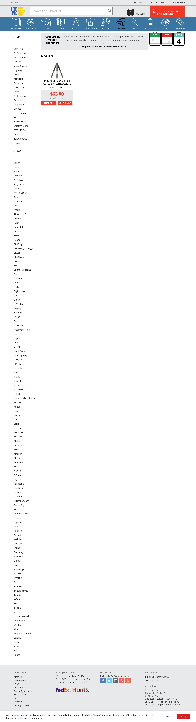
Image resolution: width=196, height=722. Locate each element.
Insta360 (18, 389)
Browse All (16, 28)
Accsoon (18, 175)
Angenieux (19, 184)
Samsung (18, 552)
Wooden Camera (22, 633)
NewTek (18, 470)
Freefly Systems (22, 329)
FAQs (16, 683)
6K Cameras (20, 53)
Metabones (19, 445)
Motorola (18, 462)
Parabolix (18, 488)
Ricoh (16, 517)
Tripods (75, 28)
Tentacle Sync (21, 590)
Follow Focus (20, 121)
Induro (17, 385)
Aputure (18, 201)
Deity (16, 286)
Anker (16, 188)
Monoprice (19, 458)
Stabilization (90, 28)
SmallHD (18, 573)
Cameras (46, 28)
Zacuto (17, 642)
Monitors (18, 78)
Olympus (18, 479)
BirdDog (18, 244)
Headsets (19, 142)
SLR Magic (19, 569)
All (15, 44)
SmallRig (18, 577)
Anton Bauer (20, 192)
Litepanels (19, 428)
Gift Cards (19, 687)
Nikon (17, 167)
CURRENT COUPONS (157, 3)
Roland (17, 535)
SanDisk (18, 543)
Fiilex (16, 321)
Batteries (18, 100)
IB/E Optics (19, 363)
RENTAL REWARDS (138, 3)
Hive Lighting (20, 355)
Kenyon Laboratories (24, 398)
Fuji (15, 334)
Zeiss (16, 650)
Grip (16, 134)
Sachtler (18, 539)
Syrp (16, 582)
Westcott (18, 624)
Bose (16, 265)
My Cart (140, 13)
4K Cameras (20, 57)
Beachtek (18, 227)
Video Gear (120, 28)
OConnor (18, 475)
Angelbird (18, 179)
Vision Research (22, 616)
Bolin (16, 261)
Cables (17, 91)
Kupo (16, 411)
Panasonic (19, 483)
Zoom (17, 654)
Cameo (17, 274)
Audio (135, 28)
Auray (16, 222)
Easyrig (17, 308)
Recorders (19, 83)
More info (49, 103)
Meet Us (18, 676)
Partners (18, 701)
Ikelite (17, 376)
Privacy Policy (13, 717)
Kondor (17, 406)
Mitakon (18, 453)
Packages (165, 28)
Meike (17, 440)
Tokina (17, 607)
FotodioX (18, 325)
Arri (15, 205)
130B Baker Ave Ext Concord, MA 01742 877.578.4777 (155, 693)
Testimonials (20, 694)
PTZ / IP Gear (20, 130)
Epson (17, 316)
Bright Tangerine (22, 269)
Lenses (61, 28)
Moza (16, 466)
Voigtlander (20, 620)
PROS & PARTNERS (177, 3)
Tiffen (17, 599)
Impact (17, 381)
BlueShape (19, 256)
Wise (16, 629)
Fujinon (17, 338)
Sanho (17, 547)
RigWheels (19, 522)
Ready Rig (19, 505)
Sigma (17, 560)
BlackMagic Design (23, 248)
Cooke (17, 282)
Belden (17, 231)
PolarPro (18, 492)
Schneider (19, 556)
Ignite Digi (19, 368)
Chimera (18, 278)
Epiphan (18, 312)
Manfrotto (19, 432)
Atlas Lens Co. (21, 214)
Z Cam (17, 646)
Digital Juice (20, 291)
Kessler (17, 402)
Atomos (18, 218)
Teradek (18, 594)
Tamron (18, 586)
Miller (16, 449)
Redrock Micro (21, 513)
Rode (16, 526)
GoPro (17, 74)
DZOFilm (18, 304)
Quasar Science (21, 500)
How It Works (21, 680)
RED (16, 117)
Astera (17, 209)
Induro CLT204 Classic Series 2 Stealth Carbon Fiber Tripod (57, 84)
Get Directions (152, 680)
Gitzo (16, 342)
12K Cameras (20, 138)
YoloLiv (17, 637)
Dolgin (17, 299)
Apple (17, 197)
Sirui (16, 565)
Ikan (16, 372)
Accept (183, 716)
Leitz (16, 423)
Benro (17, 239)
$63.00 (57, 94)
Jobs (16, 698)
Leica (16, 419)
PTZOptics (19, 496)
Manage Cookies (22, 705)
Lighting (105, 28)
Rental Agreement (23, 691)
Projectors (19, 104)
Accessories (150, 28)
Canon (17, 162)
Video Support (21, 65)
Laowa (17, 415)
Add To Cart (65, 103)
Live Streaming (21, 113)
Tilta (16, 603)
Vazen (17, 612)
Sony (16, 171)
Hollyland (18, 359)
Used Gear (180, 28)
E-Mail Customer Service (157, 676)
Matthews (19, 436)
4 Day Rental (57, 98)
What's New (31, 28)
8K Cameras (20, 95)
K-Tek (17, 393)
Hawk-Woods (20, 351)
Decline (169, 716)
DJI (15, 295)
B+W (16, 235)
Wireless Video (21, 125)
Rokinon (18, 530)
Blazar (17, 252)
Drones (17, 108)
